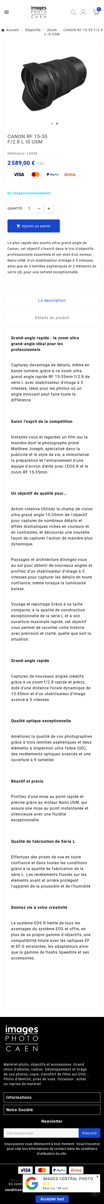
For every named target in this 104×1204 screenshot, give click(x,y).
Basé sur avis (55, 1188)
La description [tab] (52, 300)
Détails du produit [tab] (52, 317)
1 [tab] (52, 123)
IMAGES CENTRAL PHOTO (68, 1178)
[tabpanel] (52, 83)
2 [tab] (56, 123)
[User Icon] (83, 12)
